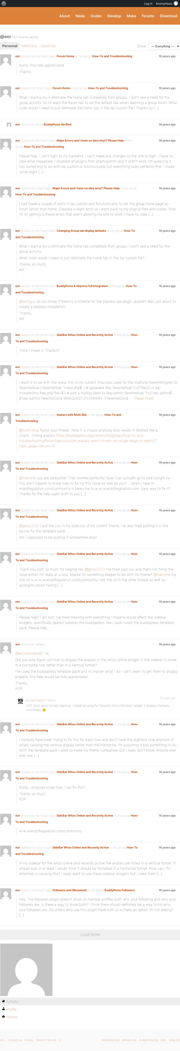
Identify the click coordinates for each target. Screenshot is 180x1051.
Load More (90, 934)
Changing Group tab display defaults (81, 230)
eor (17, 56)
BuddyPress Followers (119, 890)
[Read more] (144, 398)
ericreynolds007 (36, 700)
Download (168, 16)
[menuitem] (4, 3)
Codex (96, 16)
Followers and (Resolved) (69, 890)
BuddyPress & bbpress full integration (82, 286)
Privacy (29, 1040)
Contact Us (15, 1040)
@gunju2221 (29, 525)
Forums (148, 16)
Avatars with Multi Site (72, 414)
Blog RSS (174, 1040)
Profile (11, 1009)
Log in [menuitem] (148, 3)
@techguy (27, 301)
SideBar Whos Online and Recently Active (85, 335)
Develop (114, 16)
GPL (2, 1040)
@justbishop (29, 430)
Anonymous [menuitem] (164, 3)
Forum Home (65, 56)
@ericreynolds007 (29, 653)
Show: (142, 46)
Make (131, 16)
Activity (12, 1001)
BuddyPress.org (7, 16)
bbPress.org (129, 1040)
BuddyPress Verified (57, 124)
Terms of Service (46, 1040)
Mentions (29, 46)
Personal (9, 46)
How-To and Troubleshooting (112, 56)
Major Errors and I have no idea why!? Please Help (90, 140)
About (64, 16)
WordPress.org (110, 1040)
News (80, 16)
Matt (163, 1040)
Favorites (48, 46)
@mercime (27, 478)
